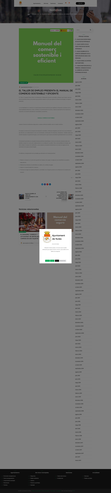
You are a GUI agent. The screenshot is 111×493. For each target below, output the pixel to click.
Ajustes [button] (57, 260)
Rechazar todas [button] (62, 260)
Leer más (47, 260)
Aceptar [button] (52, 260)
